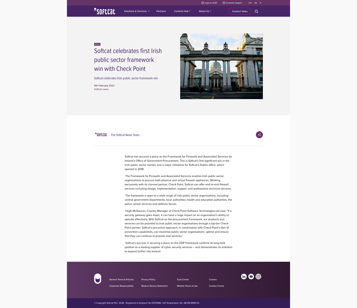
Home (104, 11)
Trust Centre (183, 279)
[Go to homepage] (97, 281)
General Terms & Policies (121, 279)
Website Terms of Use (187, 285)
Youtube (251, 276)
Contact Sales (240, 11)
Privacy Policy (148, 279)
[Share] (259, 134)
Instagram (258, 276)
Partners (161, 11)
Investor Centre (216, 285)
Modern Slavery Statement (154, 285)
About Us (204, 11)
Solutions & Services (135, 11)
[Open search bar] (257, 11)
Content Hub (181, 11)
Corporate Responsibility (121, 285)
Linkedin (244, 276)
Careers (213, 279)
